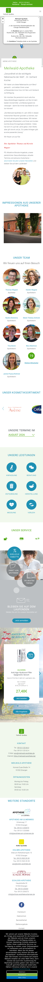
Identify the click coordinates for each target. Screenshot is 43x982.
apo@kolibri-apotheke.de (21, 864)
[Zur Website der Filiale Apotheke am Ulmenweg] (21, 812)
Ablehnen (22, 972)
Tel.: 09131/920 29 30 (21, 858)
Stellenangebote (21, 924)
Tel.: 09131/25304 (21, 889)
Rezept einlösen (27, 4)
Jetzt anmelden (21, 620)
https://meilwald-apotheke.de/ (25, 756)
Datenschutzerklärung (21, 969)
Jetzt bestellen (21, 698)
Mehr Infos (22, 977)
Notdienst (15, 4)
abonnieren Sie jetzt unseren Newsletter (18, 161)
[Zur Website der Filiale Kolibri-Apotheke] (21, 843)
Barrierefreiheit (21, 920)
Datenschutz (21, 916)
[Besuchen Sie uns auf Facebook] (21, 904)
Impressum (21, 912)
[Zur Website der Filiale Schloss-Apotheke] (21, 873)
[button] (21, 46)
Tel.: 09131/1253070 (21, 828)
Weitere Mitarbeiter (31, 363)
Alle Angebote (21, 712)
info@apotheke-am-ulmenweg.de (21, 833)
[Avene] (15, 409)
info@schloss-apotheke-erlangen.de (21, 894)
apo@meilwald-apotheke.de (24, 753)
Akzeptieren (22, 975)
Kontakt (21, 928)
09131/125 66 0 (24, 2)
